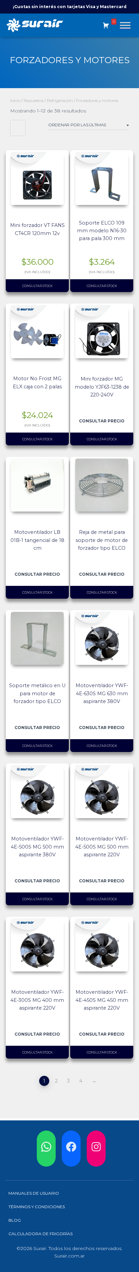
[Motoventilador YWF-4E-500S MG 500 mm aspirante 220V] (101, 791)
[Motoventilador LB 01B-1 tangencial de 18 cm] (37, 485)
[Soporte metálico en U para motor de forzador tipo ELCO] (37, 638)
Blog (14, 1220)
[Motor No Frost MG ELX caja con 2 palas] (37, 331)
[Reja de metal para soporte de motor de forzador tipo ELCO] (101, 485)
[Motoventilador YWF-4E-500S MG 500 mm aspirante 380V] (37, 791)
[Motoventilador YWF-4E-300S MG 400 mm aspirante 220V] (37, 944)
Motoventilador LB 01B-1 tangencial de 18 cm (37, 540)
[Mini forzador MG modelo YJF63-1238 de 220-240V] (101, 331)
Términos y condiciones (36, 1206)
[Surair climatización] (37, 25)
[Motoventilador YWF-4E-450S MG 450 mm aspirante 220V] (101, 944)
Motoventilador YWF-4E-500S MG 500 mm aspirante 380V (37, 846)
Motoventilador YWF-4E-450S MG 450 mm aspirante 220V (102, 1000)
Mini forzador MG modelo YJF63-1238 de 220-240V (102, 386)
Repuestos (34, 100)
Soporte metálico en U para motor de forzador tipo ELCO (37, 693)
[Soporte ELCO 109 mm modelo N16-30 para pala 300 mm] (101, 178)
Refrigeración (60, 100)
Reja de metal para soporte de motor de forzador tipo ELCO (102, 540)
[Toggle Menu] (125, 25)
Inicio (15, 100)
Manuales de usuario (33, 1193)
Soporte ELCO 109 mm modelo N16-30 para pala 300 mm (102, 230)
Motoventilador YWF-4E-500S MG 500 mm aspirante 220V (102, 846)
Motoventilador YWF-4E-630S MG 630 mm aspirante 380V (102, 693)
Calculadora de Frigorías (40, 1233)
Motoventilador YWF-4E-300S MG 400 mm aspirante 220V (37, 1000)
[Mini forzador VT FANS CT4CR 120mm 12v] (37, 178)
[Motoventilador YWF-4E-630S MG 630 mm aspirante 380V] (101, 638)
